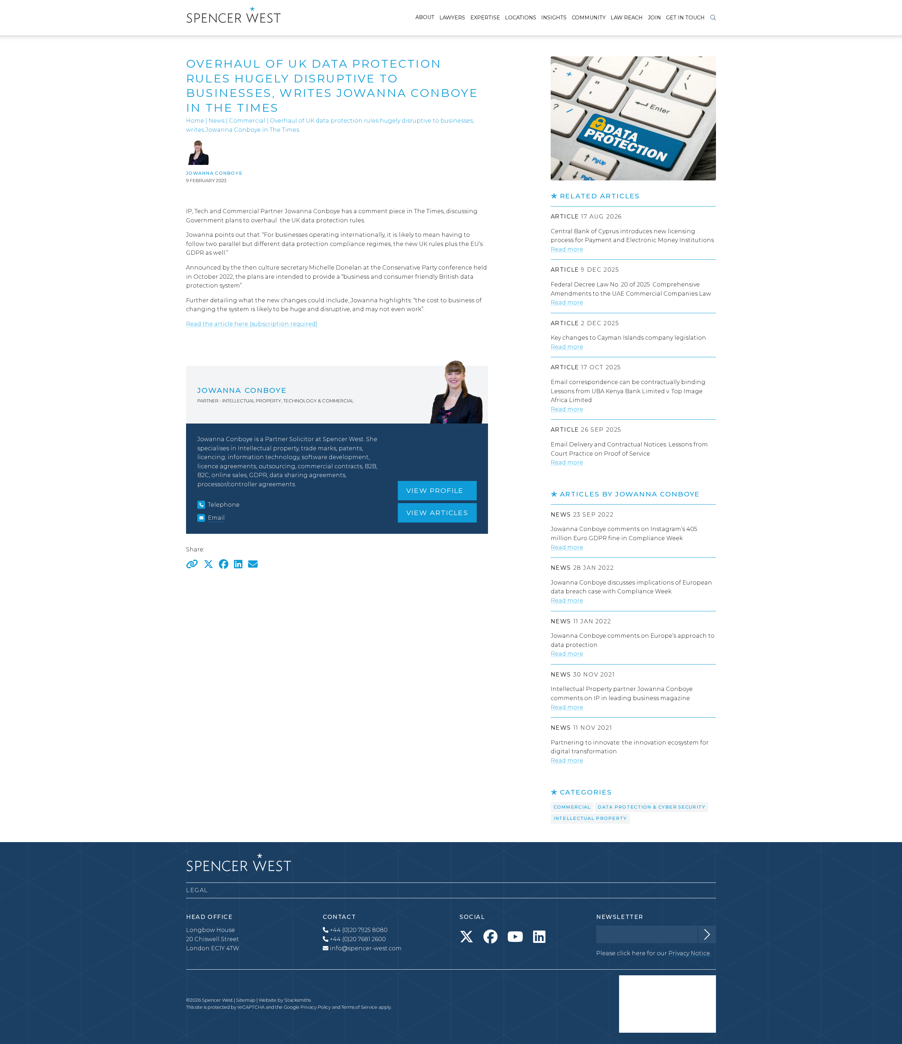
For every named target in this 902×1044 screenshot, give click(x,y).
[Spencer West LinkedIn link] (539, 937)
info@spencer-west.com (366, 948)
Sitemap (245, 1000)
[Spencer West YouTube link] (515, 937)
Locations (520, 17)
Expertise (485, 17)
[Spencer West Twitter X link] (466, 937)
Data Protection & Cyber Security (651, 807)
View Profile (435, 490)
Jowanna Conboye (214, 173)
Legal (197, 890)
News (216, 120)
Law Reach (627, 17)
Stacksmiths (297, 1000)
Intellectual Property (590, 818)
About (424, 17)
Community (589, 17)
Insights (554, 17)
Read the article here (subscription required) (251, 324)
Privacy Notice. (689, 953)
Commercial (247, 120)
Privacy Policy (316, 1007)
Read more (567, 249)
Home (195, 120)
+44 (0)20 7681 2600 (357, 939)
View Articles (437, 512)
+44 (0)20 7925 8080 (358, 930)
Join (654, 17)
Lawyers (452, 17)
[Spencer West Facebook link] (490, 937)
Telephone (224, 504)
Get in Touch (685, 17)
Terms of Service (359, 1007)
